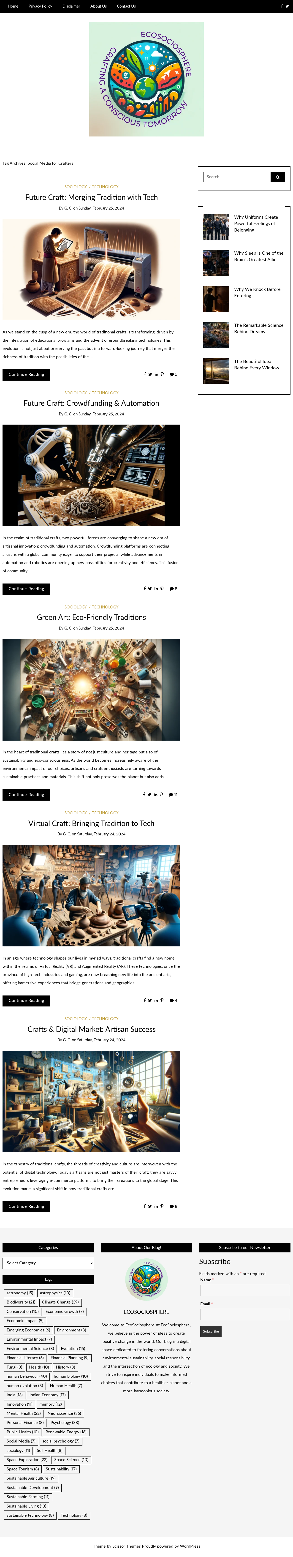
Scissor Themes (126, 1546)
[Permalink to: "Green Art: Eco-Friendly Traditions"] (91, 689)
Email (206, 1304)
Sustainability (61, 1469)
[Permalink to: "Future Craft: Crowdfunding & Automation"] (91, 475)
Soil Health (49, 1451)
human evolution (25, 1386)
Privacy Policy (40, 6)
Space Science (71, 1460)
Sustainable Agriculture (31, 1478)
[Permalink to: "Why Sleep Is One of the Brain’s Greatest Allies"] (216, 263)
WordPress (190, 1546)
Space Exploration (27, 1460)
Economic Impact (25, 1321)
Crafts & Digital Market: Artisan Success (91, 1029)
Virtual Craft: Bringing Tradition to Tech (91, 823)
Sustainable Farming (28, 1497)
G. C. (68, 208)
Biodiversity (21, 1302)
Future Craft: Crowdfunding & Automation (91, 403)
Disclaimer (71, 6)
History (65, 1367)
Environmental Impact (29, 1339)
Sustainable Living (26, 1506)
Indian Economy (48, 1395)
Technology (105, 187)
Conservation (23, 1312)
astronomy (20, 1293)
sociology (18, 1451)
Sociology (76, 187)
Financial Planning (70, 1358)
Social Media (21, 1441)
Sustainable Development (33, 1488)
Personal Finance (25, 1423)
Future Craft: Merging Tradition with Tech (91, 197)
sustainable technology (30, 1515)
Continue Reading (26, 375)
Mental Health (24, 1414)
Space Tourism (23, 1469)
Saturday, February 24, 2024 (101, 834)
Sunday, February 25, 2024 (101, 208)
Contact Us (126, 6)
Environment (71, 1330)
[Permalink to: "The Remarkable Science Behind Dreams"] (216, 335)
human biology (71, 1376)
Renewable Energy (66, 1432)
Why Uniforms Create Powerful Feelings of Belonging (256, 224)
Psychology (65, 1423)
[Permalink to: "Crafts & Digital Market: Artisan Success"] (91, 1101)
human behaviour (27, 1376)
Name (207, 1280)
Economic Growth (65, 1312)
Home (13, 6)
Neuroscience (64, 1414)
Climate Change (60, 1302)
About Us (98, 6)
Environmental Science (30, 1349)
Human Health (66, 1386)
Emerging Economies (28, 1330)
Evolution (73, 1349)
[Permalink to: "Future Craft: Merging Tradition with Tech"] (91, 269)
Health (39, 1367)
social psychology (60, 1441)
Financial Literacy (25, 1358)
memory (50, 1404)
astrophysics (55, 1293)
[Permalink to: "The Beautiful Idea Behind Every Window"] (216, 371)
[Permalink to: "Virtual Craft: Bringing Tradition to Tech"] (91, 895)
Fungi (14, 1367)
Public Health (23, 1432)
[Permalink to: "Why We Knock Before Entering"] (216, 299)
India (15, 1395)
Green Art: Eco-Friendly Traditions (91, 617)
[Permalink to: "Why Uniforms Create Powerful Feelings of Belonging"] (216, 227)
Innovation (20, 1404)
